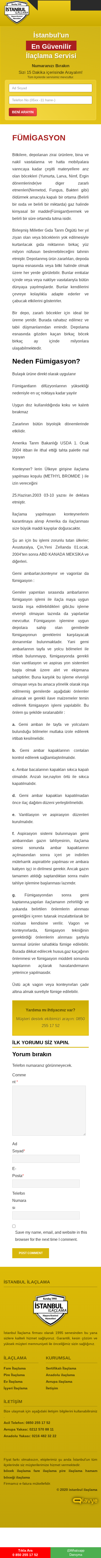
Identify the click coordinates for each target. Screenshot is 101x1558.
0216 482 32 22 (44, 1436)
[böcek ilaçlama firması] (50, 1310)
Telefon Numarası (19, 1200)
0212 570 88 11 (41, 1429)
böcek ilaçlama (17, 1471)
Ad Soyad (18, 1147)
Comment (19, 1078)
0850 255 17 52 (38, 1423)
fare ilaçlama (45, 1471)
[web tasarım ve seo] (50, 1505)
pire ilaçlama (70, 1471)
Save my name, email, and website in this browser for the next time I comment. (51, 1236)
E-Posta (18, 1172)
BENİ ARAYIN (23, 112)
